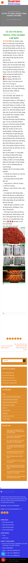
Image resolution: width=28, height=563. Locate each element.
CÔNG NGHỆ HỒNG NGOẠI (9, 402)
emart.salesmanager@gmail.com (13, 509)
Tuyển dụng (5, 538)
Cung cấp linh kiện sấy (8, 375)
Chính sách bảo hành (7, 529)
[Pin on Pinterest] (18, 338)
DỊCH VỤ (4, 408)
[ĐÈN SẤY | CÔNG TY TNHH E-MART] (14, 2)
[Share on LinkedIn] (20, 338)
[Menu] (2, 2)
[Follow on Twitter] (4, 512)
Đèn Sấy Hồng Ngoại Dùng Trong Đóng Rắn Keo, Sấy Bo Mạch (15, 441)
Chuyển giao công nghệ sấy (9, 382)
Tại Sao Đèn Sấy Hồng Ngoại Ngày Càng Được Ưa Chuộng (16, 472)
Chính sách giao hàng (7, 527)
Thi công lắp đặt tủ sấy (8, 372)
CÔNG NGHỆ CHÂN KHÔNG (10, 399)
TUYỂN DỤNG (6, 419)
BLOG (9, 11)
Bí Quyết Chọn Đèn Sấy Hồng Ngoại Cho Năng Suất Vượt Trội (16, 477)
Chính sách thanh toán (8, 524)
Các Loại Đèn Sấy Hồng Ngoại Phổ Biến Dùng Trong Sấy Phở (16, 436)
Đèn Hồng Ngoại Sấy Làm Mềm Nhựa (15, 457)
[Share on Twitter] (12, 338)
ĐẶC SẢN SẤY (6, 410)
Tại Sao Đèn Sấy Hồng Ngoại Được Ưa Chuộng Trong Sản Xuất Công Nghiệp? (16, 447)
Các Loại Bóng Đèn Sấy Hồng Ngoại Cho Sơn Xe (16, 461)
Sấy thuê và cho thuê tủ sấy (9, 380)
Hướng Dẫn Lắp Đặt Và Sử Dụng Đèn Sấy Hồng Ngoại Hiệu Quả (15, 452)
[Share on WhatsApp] (7, 338)
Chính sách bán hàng (7, 522)
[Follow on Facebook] (2, 512)
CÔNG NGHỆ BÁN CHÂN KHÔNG (11, 397)
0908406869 (9, 548)
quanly (19, 19)
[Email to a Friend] (15, 338)
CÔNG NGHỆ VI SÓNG (8, 405)
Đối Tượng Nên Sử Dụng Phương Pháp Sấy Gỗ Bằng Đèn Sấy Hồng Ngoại (15, 467)
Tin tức (4, 535)
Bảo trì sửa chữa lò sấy (8, 377)
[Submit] (24, 360)
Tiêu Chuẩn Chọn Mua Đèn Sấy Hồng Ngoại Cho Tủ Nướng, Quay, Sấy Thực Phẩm (16, 431)
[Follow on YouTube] (7, 512)
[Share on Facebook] (10, 338)
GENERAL (5, 413)
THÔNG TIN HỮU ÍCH (15, 11)
